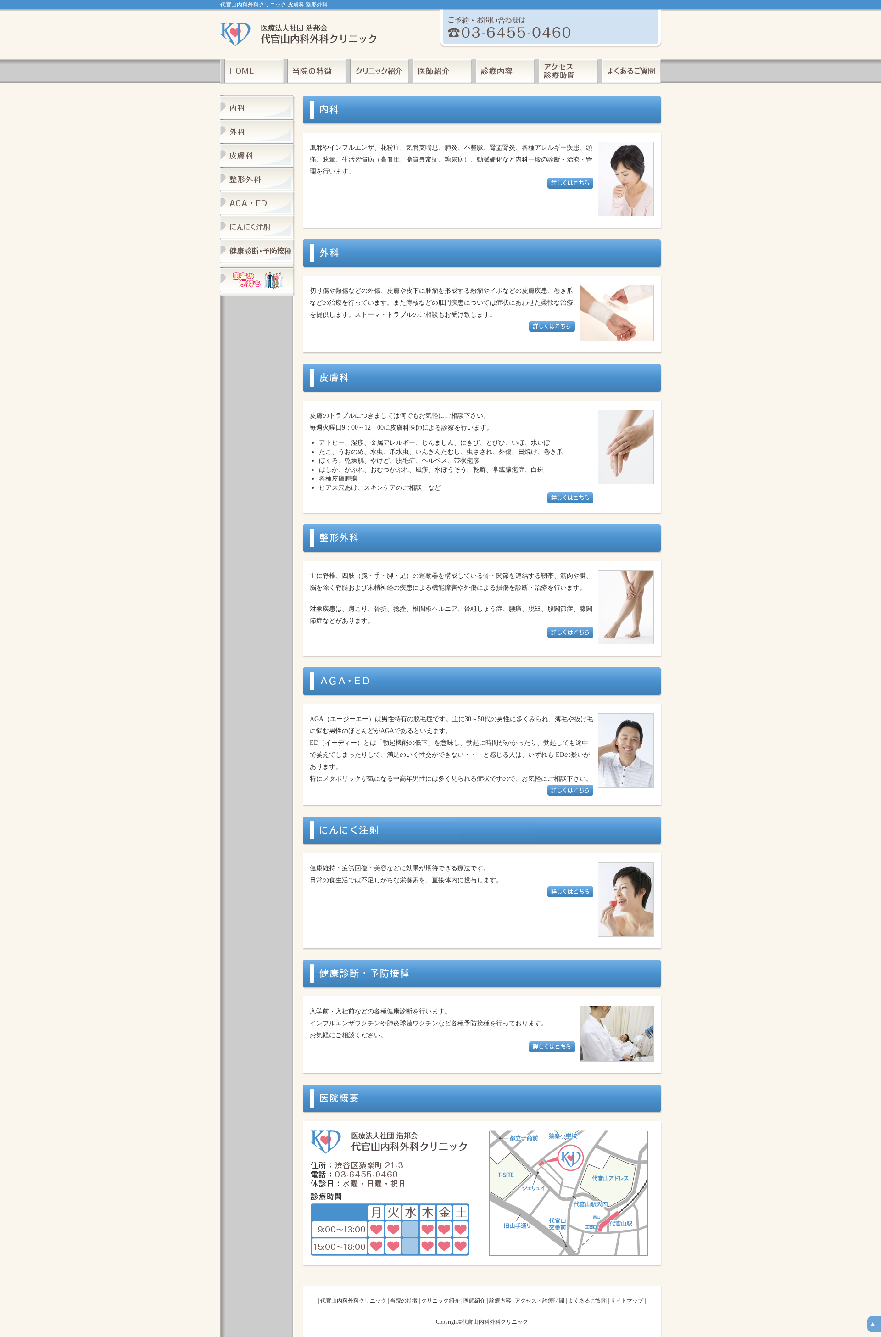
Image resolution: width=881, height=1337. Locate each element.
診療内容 (500, 1301)
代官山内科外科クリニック (353, 1301)
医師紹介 (474, 1301)
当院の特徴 (404, 1301)
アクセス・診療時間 (539, 1301)
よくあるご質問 (587, 1301)
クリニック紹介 (440, 1301)
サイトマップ (626, 1301)
